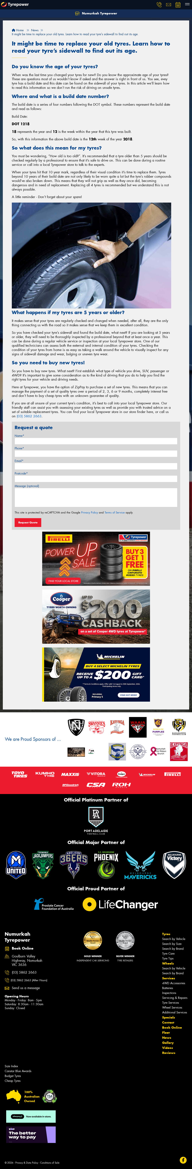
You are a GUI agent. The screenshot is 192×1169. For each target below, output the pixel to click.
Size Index (11, 1066)
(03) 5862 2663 (29, 416)
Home (19, 30)
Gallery (168, 1043)
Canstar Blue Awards (18, 1071)
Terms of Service (115, 512)
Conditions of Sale (49, 1162)
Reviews (168, 1053)
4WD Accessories (173, 983)
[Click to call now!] (159, 4)
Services (168, 978)
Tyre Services (170, 1003)
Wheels (168, 963)
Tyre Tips (167, 958)
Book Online (172, 1027)
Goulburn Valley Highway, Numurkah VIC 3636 (27, 960)
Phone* (19, 448)
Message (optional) (27, 486)
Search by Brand (173, 949)
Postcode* (21, 473)
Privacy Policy (89, 512)
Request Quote (28, 522)
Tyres (166, 934)
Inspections (169, 993)
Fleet (166, 1033)
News (166, 1038)
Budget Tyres (13, 1076)
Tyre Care (168, 954)
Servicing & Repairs (174, 998)
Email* (19, 461)
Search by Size (172, 944)
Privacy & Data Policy (26, 1162)
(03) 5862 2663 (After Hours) (29, 980)
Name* (19, 436)
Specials (168, 1017)
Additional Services (174, 1012)
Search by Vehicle (173, 939)
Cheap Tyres (12, 1081)
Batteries (167, 988)
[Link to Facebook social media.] (183, 1160)
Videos (167, 1048)
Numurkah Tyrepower (99, 13)
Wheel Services (172, 1008)
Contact (168, 1022)
